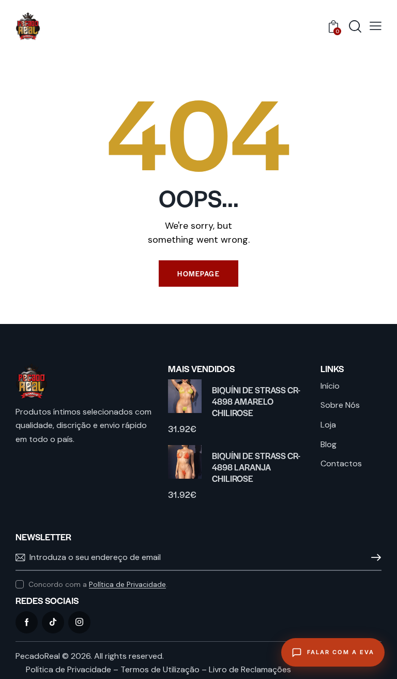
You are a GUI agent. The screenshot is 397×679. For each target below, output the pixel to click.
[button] (375, 26)
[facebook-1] (27, 622)
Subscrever (373, 558)
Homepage (198, 273)
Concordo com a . (97, 584)
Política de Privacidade (127, 584)
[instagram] (79, 622)
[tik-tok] (53, 622)
